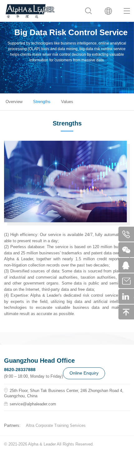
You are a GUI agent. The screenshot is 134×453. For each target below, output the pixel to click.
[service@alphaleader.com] (128, 280)
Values (67, 101)
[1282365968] (128, 265)
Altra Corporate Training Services (56, 425)
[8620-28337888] (128, 234)
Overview (14, 101)
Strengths (41, 101)
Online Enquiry (83, 372)
